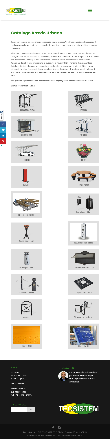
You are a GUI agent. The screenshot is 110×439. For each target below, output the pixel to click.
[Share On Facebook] (3, 124)
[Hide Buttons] (1, 146)
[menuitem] (26, 102)
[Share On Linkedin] (3, 135)
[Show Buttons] (2, 120)
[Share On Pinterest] (3, 141)
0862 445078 (33, 435)
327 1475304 (59, 435)
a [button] (90, 10)
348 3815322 (46, 435)
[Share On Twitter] (3, 130)
